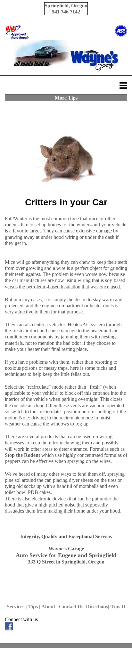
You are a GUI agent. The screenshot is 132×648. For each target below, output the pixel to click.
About (48, 606)
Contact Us (71, 606)
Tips (33, 606)
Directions (97, 606)
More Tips (66, 98)
